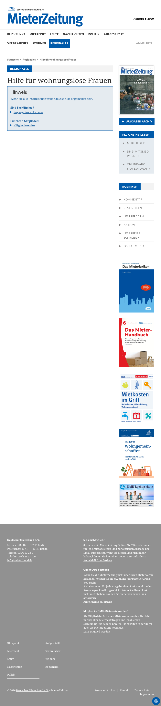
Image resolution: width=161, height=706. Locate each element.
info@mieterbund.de (19, 560)
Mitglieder (136, 143)
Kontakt (125, 690)
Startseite (13, 59)
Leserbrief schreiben (132, 235)
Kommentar (133, 199)
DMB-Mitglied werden (138, 153)
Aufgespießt (114, 34)
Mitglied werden (24, 125)
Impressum (147, 694)
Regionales (59, 43)
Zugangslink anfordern (28, 112)
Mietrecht (38, 34)
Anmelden (144, 43)
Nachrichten (73, 34)
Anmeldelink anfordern (97, 560)
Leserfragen (134, 216)
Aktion (129, 224)
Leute (54, 34)
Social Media (134, 246)
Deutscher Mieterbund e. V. (32, 690)
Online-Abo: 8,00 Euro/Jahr (138, 166)
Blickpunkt (16, 34)
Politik (94, 34)
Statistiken (133, 208)
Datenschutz (141, 690)
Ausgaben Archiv (139, 121)
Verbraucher (18, 43)
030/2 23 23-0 (25, 552)
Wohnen (39, 43)
